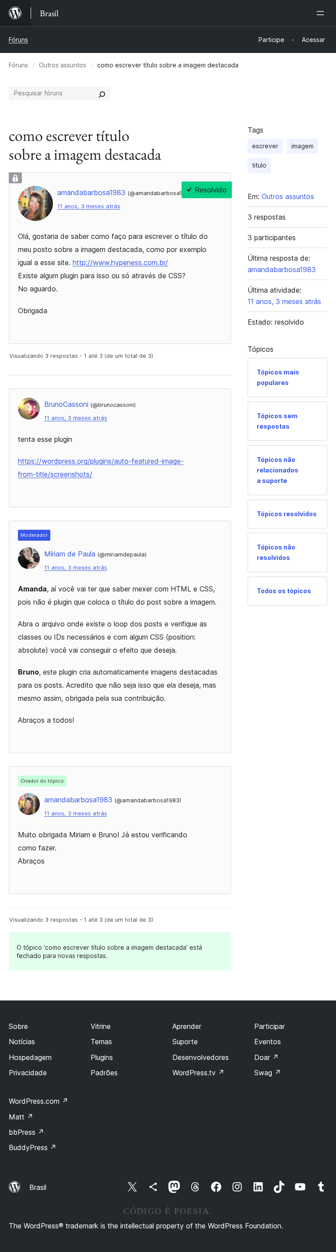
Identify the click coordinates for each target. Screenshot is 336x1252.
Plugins (102, 1057)
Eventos (267, 1041)
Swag (267, 1072)
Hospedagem (30, 1057)
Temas (101, 1041)
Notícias (22, 1041)
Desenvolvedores (200, 1057)
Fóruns (18, 39)
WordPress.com (38, 1101)
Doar (266, 1057)
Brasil (37, 1187)
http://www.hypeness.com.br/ (120, 262)
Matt (21, 1116)
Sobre (18, 1026)
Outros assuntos (62, 65)
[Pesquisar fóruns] (102, 93)
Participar (269, 1026)
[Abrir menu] (322, 13)
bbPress (26, 1132)
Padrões (104, 1072)
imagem (302, 146)
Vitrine (101, 1026)
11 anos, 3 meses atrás (88, 206)
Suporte (185, 1041)
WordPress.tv (198, 1072)
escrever (265, 146)
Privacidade (28, 1072)
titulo (259, 165)
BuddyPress (32, 1147)
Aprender (186, 1026)
